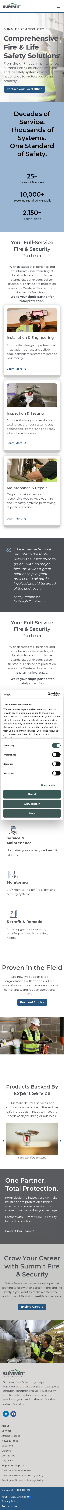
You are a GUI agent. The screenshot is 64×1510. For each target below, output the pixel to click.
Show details (48, 785)
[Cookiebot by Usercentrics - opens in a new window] (48, 694)
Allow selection (32, 804)
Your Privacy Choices (14, 1496)
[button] (3, 1141)
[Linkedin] (6, 1414)
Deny (32, 813)
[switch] (56, 754)
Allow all (32, 794)
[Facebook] (13, 1414)
